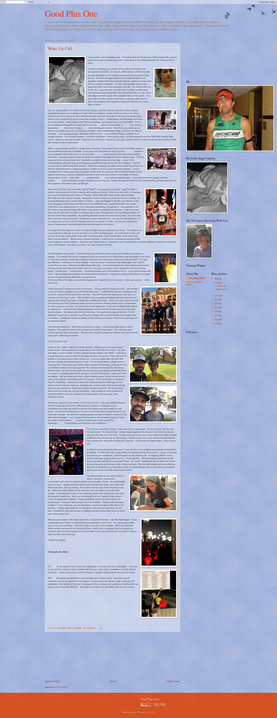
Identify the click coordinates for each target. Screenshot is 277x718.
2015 (216, 299)
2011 (216, 315)
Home (113, 681)
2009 (216, 323)
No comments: (90, 628)
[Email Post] (100, 628)
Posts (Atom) (62, 687)
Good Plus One (71, 13)
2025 (216, 279)
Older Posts (173, 681)
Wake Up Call (60, 48)
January (220, 286)
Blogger (151, 712)
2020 (216, 283)
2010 (216, 319)
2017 (216, 295)
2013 (216, 307)
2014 (216, 304)
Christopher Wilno (197, 278)
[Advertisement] (112, 656)
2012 (216, 311)
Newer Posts (52, 681)
